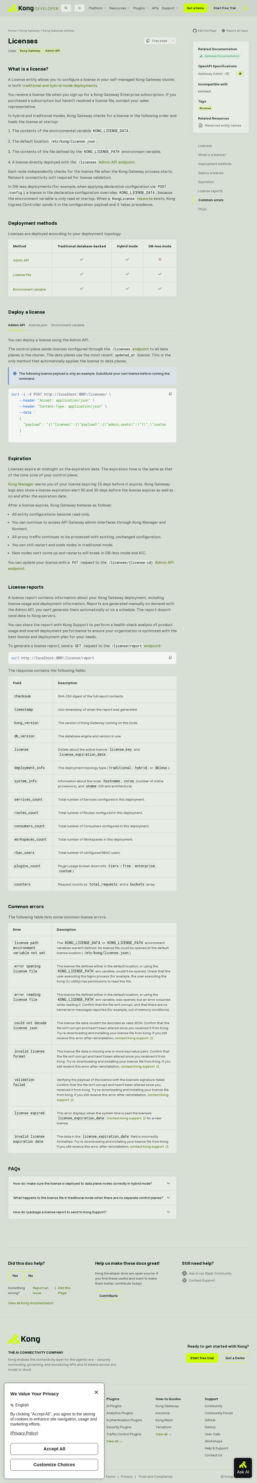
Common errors (25, 906)
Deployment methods (32, 223)
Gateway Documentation (222, 56)
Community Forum (219, 1413)
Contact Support (202, 1280)
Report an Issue (40, 1290)
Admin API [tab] (16, 325)
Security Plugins (119, 1427)
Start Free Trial (225, 8)
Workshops (213, 1441)
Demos (210, 1427)
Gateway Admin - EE (213, 73)
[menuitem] (97, 8)
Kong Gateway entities (58, 30)
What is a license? (28, 69)
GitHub (210, 1420)
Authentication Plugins (124, 1420)
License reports (25, 587)
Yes (15, 1275)
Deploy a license (26, 312)
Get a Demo (195, 8)
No (30, 1275)
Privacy (127, 1476)
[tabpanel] (92, 390)
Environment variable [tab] (67, 325)
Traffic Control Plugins (123, 1434)
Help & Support (216, 1448)
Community (213, 1406)
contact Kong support (132, 1038)
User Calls (212, 1434)
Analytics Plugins (119, 1413)
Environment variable (29, 289)
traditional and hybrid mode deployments (59, 85)
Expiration (19, 458)
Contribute (108, 1295)
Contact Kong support (124, 1118)
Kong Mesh (164, 1420)
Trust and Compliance (155, 1476)
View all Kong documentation (30, 1303)
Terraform (163, 1427)
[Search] (66, 8)
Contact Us (213, 1455)
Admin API (52, 50)
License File (22, 274)
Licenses (205, 145)
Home (12, 30)
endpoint (130, 348)
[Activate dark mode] (246, 8)
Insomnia (163, 1413)
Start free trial (202, 1358)
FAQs (14, 1168)
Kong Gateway (30, 30)
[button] (170, 394)
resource (132, 198)
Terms (110, 1476)
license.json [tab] (38, 325)
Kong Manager (21, 483)
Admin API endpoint (106, 161)
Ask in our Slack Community (210, 1273)
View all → (114, 1441)
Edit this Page (64, 1290)
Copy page (159, 40)
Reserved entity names (223, 125)
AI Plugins (114, 1406)
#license (205, 108)
